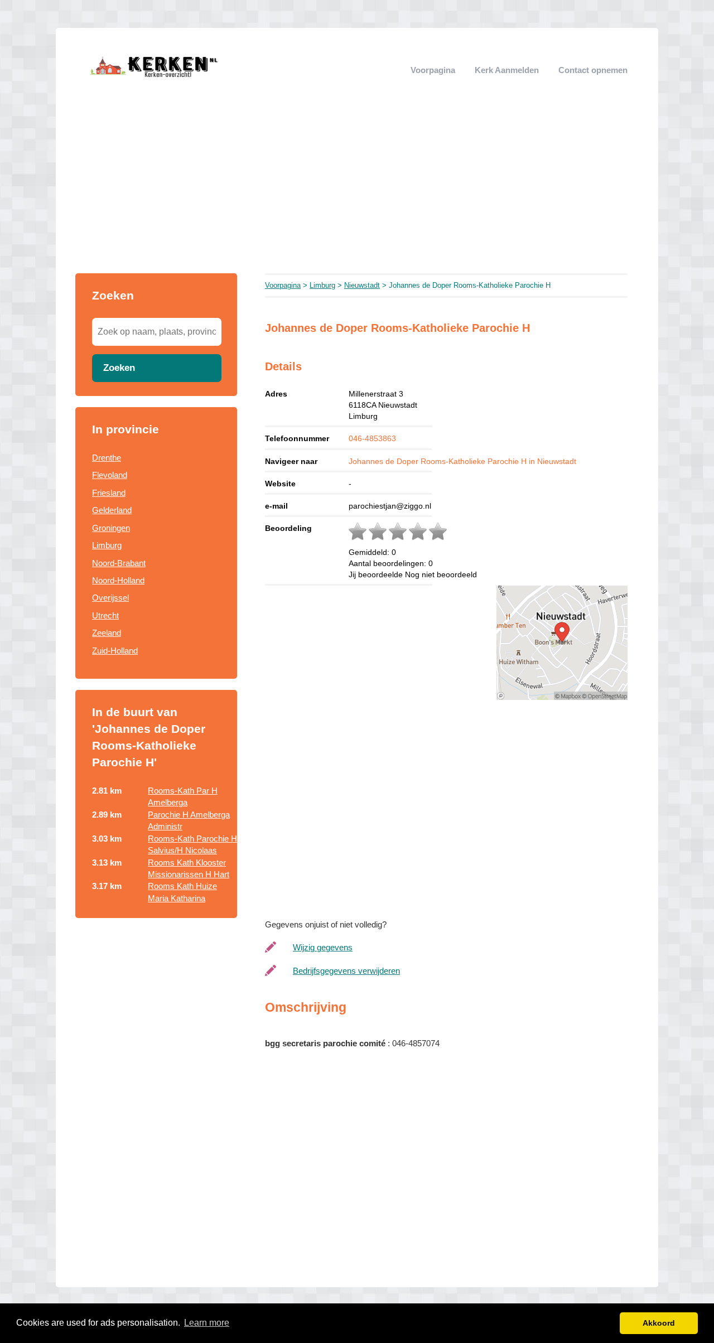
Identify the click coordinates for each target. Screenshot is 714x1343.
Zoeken (119, 368)
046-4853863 (372, 438)
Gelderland (112, 510)
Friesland (109, 492)
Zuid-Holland (115, 650)
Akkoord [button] (659, 1322)
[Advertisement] (357, 190)
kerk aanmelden (507, 70)
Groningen (111, 528)
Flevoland (109, 475)
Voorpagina (433, 70)
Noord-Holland (118, 580)
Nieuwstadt (362, 285)
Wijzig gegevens (323, 947)
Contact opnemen (593, 70)
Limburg (107, 545)
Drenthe (106, 457)
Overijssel (110, 597)
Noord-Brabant (119, 563)
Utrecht (105, 615)
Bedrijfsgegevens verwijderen (346, 970)
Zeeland (106, 632)
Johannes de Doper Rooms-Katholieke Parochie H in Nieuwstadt (462, 461)
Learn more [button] (206, 1322)
